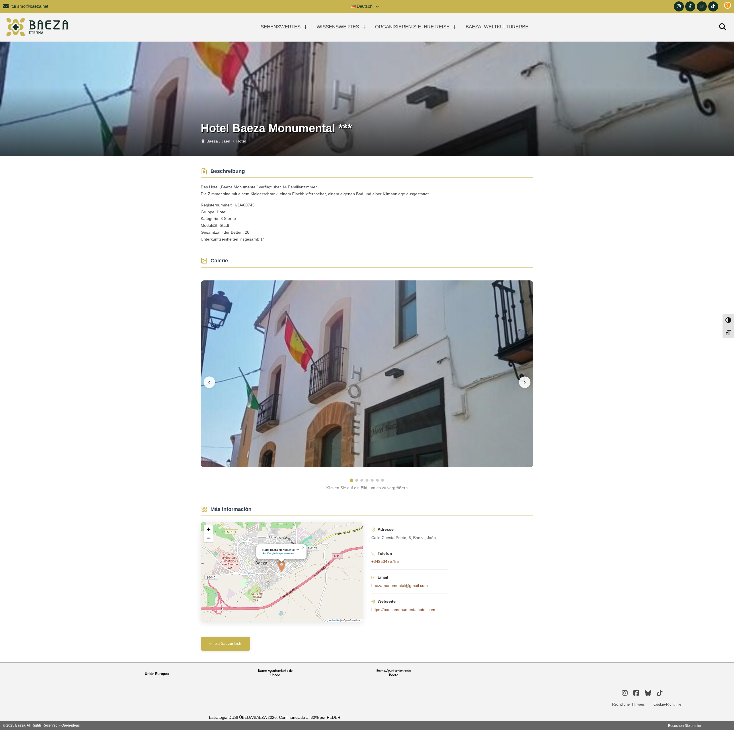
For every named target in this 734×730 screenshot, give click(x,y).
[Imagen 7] (382, 480)
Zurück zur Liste (228, 644)
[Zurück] (209, 382)
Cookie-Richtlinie (667, 704)
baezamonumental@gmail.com (399, 585)
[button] (281, 566)
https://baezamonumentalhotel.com (403, 609)
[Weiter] (524, 382)
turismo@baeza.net (29, 6)
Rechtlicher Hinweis (628, 704)
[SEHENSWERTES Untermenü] (305, 27)
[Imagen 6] (377, 480)
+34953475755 (385, 561)
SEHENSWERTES (280, 27)
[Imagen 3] (361, 480)
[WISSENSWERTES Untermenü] (364, 27)
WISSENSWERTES (338, 27)
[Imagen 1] (351, 480)
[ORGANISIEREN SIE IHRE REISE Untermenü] (454, 27)
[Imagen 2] (356, 480)
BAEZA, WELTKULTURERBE (497, 27)
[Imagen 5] (372, 480)
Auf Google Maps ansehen (278, 553)
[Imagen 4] (367, 480)
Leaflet (335, 620)
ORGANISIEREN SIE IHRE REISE (412, 27)
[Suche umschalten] (722, 27)
